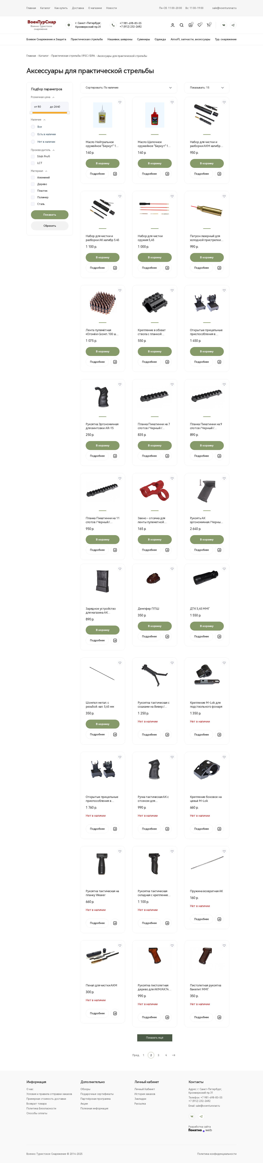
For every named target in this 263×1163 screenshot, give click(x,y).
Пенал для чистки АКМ (101, 985)
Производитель (40, 150)
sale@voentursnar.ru (224, 8)
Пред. (136, 1055)
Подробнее (97, 173)
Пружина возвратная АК (206, 891)
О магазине (95, 8)
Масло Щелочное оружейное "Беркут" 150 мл (154, 146)
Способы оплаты (36, 1113)
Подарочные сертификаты (97, 1094)
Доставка (78, 8)
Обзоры (85, 1089)
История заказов (145, 1094)
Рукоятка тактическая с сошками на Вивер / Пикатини (153, 706)
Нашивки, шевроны (120, 39)
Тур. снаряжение (226, 39)
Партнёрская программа (96, 1098)
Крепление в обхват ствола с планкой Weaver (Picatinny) (151, 334)
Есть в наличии (47, 134)
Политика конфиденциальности (217, 1153)
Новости (111, 8)
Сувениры (143, 39)
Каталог (45, 8)
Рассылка (140, 1103)
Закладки (140, 1098)
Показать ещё (154, 1037)
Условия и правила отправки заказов (49, 1094)
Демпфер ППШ (148, 608)
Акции (84, 1103)
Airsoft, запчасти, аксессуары (190, 39)
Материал (37, 170)
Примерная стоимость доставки (46, 1098)
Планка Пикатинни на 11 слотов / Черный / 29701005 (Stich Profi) (102, 522)
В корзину (102, 163)
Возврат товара (36, 1103)
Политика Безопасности (41, 1108)
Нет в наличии (46, 141)
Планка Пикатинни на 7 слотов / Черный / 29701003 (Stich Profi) (154, 428)
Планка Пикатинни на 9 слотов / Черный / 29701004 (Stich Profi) (206, 428)
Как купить (61, 8)
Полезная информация (94, 1108)
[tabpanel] (103, 115)
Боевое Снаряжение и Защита (46, 39)
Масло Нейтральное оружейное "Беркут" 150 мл (102, 146)
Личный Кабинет (145, 1089)
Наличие (36, 119)
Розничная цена (40, 97)
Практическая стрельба (87, 39)
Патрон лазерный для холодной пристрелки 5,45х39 (205, 240)
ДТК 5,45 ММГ (200, 608)
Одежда (160, 39)
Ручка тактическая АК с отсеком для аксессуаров (153, 801)
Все (40, 126)
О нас (29, 1089)
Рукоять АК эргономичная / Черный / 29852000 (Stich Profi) (207, 522)
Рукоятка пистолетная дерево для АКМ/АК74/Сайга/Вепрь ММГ (154, 989)
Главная (31, 8)
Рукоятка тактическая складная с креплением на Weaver (154, 895)
